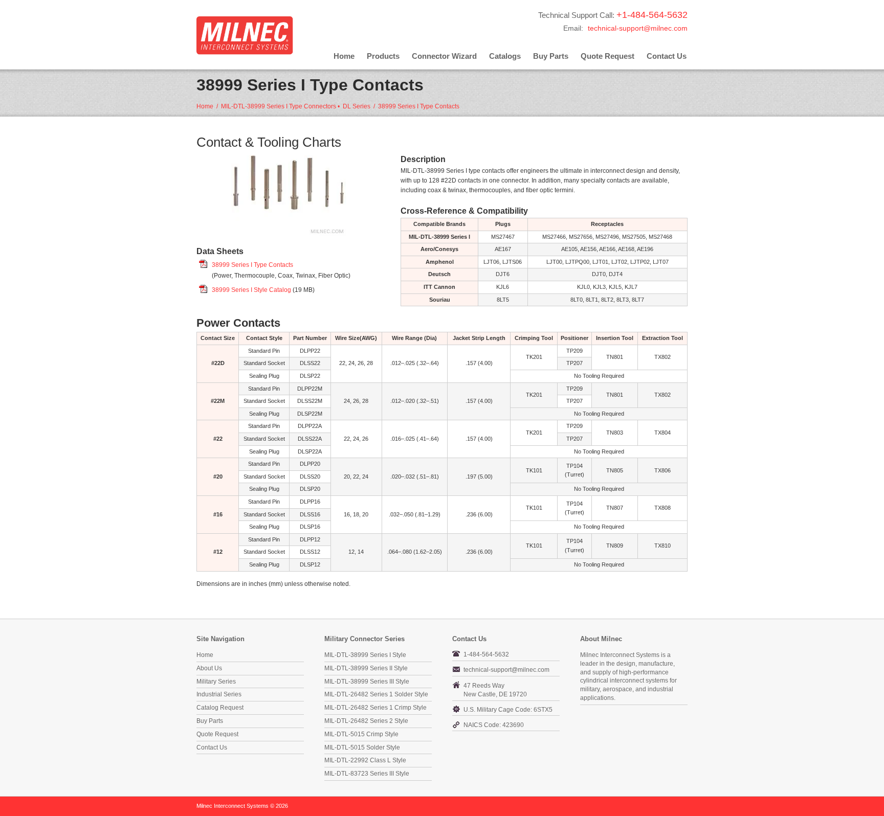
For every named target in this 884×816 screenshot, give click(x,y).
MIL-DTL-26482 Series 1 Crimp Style (375, 707)
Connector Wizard (444, 56)
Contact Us (667, 56)
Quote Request (607, 56)
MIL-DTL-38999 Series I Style (365, 655)
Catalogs (505, 56)
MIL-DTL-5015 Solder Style (362, 747)
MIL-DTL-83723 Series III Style (366, 773)
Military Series (216, 681)
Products (383, 56)
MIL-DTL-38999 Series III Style (366, 681)
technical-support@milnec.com (638, 28)
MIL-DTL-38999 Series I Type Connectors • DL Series (295, 106)
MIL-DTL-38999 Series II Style (366, 668)
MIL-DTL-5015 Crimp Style (361, 734)
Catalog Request (220, 707)
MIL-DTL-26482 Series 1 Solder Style (376, 694)
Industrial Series (218, 694)
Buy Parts (550, 56)
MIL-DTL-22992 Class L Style (365, 760)
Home (344, 56)
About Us (209, 668)
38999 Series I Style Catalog (251, 289)
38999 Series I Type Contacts (252, 264)
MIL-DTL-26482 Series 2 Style (366, 720)
